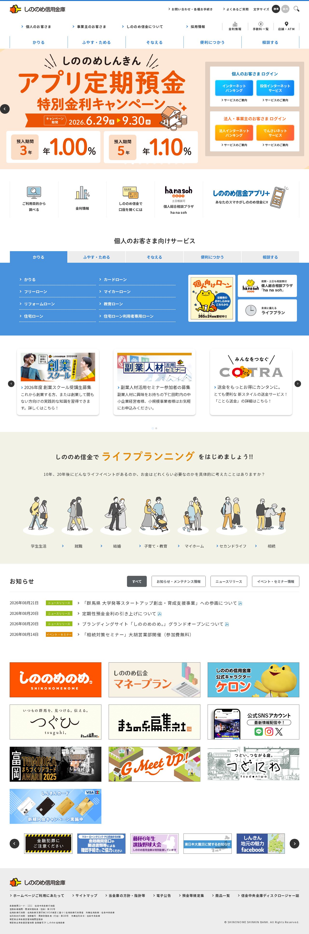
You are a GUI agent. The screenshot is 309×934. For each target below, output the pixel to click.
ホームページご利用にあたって (38, 895)
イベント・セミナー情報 (275, 581)
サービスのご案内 (235, 100)
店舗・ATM (286, 29)
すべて (137, 581)
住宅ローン (33, 316)
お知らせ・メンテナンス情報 (179, 581)
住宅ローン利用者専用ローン (129, 316)
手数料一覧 (261, 29)
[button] (125, 163)
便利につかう (212, 42)
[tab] (152, 428)
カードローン (115, 279)
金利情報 (235, 29)
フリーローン (35, 291)
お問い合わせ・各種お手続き (192, 9)
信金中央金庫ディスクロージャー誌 (270, 895)
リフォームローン (39, 304)
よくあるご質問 (237, 9)
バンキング (234, 133)
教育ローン (113, 304)
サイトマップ (87, 895)
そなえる (154, 42)
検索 (296, 8)
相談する (270, 42)
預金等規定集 (193, 895)
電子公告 (163, 895)
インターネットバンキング (234, 88)
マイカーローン (117, 291)
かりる (39, 42)
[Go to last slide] (11, 384)
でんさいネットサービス (275, 133)
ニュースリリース (229, 581)
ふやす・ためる (96, 42)
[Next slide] (298, 384)
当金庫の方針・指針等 (127, 895)
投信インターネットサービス (275, 88)
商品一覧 (222, 895)
